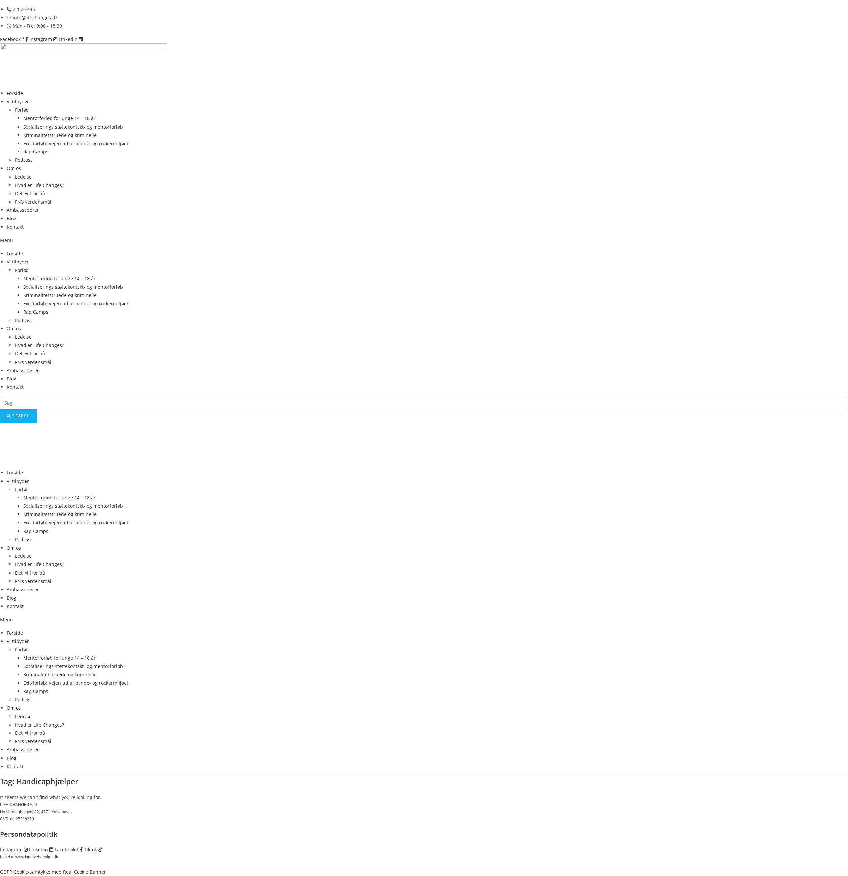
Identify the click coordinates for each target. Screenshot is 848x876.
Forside (15, 93)
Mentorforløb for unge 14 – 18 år (59, 118)
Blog (11, 218)
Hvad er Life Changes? (39, 185)
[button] (424, 240)
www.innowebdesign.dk (36, 857)
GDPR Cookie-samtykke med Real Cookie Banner (53, 872)
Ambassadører (23, 210)
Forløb (22, 110)
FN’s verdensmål (33, 202)
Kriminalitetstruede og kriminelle (60, 135)
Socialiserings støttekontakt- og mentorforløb (73, 127)
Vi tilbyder (18, 101)
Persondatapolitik (28, 834)
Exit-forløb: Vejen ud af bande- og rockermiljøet (75, 143)
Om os (14, 168)
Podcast (23, 160)
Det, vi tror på (30, 193)
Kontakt (15, 227)
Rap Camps (35, 151)
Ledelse (23, 177)
